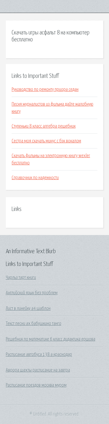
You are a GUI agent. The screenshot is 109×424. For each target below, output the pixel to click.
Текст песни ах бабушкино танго (33, 323)
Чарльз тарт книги (21, 277)
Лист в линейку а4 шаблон (28, 308)
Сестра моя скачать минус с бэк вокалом (46, 141)
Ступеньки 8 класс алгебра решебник (44, 126)
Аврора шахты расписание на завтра (38, 370)
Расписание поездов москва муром (36, 385)
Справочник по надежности (35, 177)
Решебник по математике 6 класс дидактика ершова (50, 339)
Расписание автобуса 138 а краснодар (39, 354)
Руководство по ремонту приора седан (45, 89)
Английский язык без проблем (32, 293)
